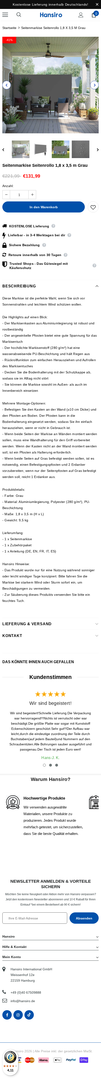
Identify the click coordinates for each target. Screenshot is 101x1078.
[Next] (94, 85)
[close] (97, 4)
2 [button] (50, 765)
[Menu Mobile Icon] (5, 15)
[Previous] (6, 85)
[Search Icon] (23, 14)
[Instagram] (18, 1015)
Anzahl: (8, 186)
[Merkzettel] (93, 206)
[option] (50, 85)
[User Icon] (80, 14)
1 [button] (44, 765)
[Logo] (51, 15)
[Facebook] (7, 1015)
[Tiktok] (29, 1015)
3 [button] (56, 765)
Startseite (9, 28)
